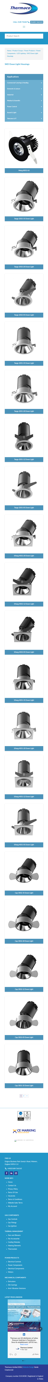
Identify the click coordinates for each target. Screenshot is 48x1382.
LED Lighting (21, 53)
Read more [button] (24, 1344)
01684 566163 (37, 22)
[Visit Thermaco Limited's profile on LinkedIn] (18, 1349)
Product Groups (18, 51)
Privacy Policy (13, 1189)
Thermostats (12, 1249)
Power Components (15, 1265)
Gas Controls (12, 1219)
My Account (12, 1206)
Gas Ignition (12, 1226)
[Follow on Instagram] (16, 1173)
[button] (8, 1329)
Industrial (10, 95)
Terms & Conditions (15, 1199)
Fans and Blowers (14, 1235)
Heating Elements (14, 1245)
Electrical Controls (14, 1262)
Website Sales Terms (15, 1203)
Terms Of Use (13, 1192)
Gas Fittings (12, 1222)
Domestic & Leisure (13, 89)
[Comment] (15, 1354)
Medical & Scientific (13, 100)
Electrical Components (16, 1268)
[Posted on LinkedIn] (24, 1334)
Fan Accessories (13, 1239)
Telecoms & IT (11, 118)
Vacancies (11, 1196)
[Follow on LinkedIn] (11, 1173)
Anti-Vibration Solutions (17, 1288)
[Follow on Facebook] (7, 1173)
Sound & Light (11, 112)
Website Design (28, 1367)
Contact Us (12, 1185)
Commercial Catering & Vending (17, 83)
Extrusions (11, 1281)
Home (9, 51)
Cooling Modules (14, 1242)
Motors (10, 1272)
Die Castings (12, 1285)
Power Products (29, 51)
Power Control (12, 106)
